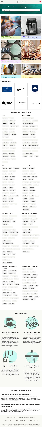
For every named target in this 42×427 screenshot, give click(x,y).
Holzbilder (32, 193)
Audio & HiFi (5, 281)
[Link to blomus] (34, 103)
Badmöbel (25, 117)
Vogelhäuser (25, 190)
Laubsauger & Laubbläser (7, 139)
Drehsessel (11, 182)
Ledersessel (5, 184)
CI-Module (5, 273)
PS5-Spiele (13, 292)
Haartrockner (34, 142)
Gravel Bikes (33, 299)
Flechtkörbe (25, 206)
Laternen (24, 179)
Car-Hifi (34, 282)
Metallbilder (25, 193)
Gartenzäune (11, 153)
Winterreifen (30, 269)
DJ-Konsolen (25, 246)
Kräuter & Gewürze (10, 248)
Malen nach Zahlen (26, 232)
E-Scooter (24, 285)
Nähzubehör (35, 237)
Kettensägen (5, 131)
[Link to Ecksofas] (31, 71)
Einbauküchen (5, 206)
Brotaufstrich (9, 251)
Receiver (4, 289)
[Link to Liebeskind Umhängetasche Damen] (20, 103)
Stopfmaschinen (26, 251)
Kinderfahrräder (26, 293)
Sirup (4, 248)
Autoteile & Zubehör (26, 274)
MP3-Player (11, 287)
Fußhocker (5, 182)
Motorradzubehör (31, 280)
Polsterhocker (5, 190)
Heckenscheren (5, 137)
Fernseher (4, 270)
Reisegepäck (35, 274)
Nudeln (14, 254)
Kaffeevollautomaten (35, 148)
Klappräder (37, 296)
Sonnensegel (12, 128)
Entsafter (36, 156)
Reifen (24, 269)
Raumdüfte (25, 198)
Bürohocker (11, 201)
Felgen (24, 280)
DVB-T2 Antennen (14, 276)
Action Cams (32, 221)
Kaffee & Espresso (6, 259)
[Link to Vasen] (11, 71)
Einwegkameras (34, 218)
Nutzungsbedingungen (9, 420)
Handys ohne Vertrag (6, 300)
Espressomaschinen (26, 150)
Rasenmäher (12, 131)
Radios (4, 284)
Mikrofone (4, 287)
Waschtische (25, 126)
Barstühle (11, 187)
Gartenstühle (10, 117)
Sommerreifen (25, 271)
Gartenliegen (5, 123)
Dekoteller (32, 195)
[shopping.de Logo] (21, 2)
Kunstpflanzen (25, 171)
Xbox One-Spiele (6, 298)
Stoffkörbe (25, 204)
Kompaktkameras (32, 215)
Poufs (17, 195)
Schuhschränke (5, 193)
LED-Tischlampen (33, 206)
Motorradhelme (26, 277)
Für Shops (36, 420)
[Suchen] (39, 10)
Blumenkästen (5, 159)
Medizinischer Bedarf (7, 221)
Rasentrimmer (13, 142)
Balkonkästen (12, 159)
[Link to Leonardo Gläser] (34, 89)
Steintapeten (33, 201)
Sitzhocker (10, 173)
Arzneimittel (5, 215)
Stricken (24, 237)
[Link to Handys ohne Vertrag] (11, 27)
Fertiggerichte (5, 257)
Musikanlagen (31, 240)
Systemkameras (26, 218)
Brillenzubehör (5, 235)
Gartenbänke (12, 123)
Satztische (4, 198)
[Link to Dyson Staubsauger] (7, 103)
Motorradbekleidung (27, 282)
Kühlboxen (33, 134)
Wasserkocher (34, 139)
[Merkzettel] (39, 2)
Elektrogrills (5, 153)
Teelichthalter (34, 176)
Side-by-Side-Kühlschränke (33, 145)
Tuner (16, 287)
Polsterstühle (13, 193)
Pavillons (4, 117)
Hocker (10, 168)
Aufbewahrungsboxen (27, 184)
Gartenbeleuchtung (6, 150)
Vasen (32, 171)
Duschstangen (25, 134)
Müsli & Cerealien (14, 246)
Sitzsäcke (4, 195)
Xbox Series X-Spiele (14, 298)
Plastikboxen (25, 195)
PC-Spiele (15, 295)
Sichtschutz (13, 148)
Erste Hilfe (4, 237)
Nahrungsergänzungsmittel (8, 243)
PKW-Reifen (33, 271)
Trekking (30, 296)
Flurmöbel (4, 173)
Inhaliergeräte (11, 237)
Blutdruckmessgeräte (7, 240)
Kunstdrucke (31, 179)
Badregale (31, 117)
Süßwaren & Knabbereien (7, 262)
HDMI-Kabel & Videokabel (7, 278)
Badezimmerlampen (26, 120)
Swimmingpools (6, 156)
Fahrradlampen (26, 299)
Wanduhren (25, 173)
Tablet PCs (15, 300)
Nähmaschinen (36, 235)
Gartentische (12, 120)
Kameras (24, 215)
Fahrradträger (31, 288)
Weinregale (5, 201)
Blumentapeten (32, 204)
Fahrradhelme (33, 277)
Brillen (14, 221)
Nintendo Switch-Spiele (7, 295)
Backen (17, 248)
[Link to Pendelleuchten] (31, 51)
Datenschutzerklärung (18, 417)
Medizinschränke (34, 128)
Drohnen (30, 224)
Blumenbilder (25, 182)
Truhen (37, 195)
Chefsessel (12, 179)
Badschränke (35, 120)
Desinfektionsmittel (13, 215)
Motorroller (31, 285)
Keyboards (25, 248)
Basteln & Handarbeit (27, 235)
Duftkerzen (25, 168)
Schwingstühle (11, 195)
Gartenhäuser (12, 145)
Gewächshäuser (6, 148)
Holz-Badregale (26, 128)
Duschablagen (33, 131)
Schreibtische (5, 179)
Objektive (24, 224)
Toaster (31, 156)
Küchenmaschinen (26, 139)
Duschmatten (25, 131)
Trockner (24, 145)
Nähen (29, 237)
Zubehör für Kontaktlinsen (7, 226)
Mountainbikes (34, 293)
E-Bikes (36, 285)
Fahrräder (25, 288)
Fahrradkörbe (25, 291)
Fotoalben (25, 229)
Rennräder (25, 296)
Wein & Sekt (12, 257)
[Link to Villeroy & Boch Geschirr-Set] (7, 89)
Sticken (33, 243)
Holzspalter (14, 134)
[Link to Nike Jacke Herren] (20, 89)
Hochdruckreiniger (6, 134)
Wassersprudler (26, 137)
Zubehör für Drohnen (27, 226)
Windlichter (32, 187)
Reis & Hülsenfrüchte (6, 254)
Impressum (9, 417)
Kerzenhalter (31, 168)
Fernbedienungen (12, 273)
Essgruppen (11, 184)
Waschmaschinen (26, 142)
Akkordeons (31, 248)
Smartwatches (11, 303)
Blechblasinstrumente (34, 246)
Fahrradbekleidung (33, 291)
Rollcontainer (5, 171)
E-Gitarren (25, 240)
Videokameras (25, 221)
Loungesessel (5, 176)
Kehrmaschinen (5, 142)
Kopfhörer (16, 278)
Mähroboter (5, 161)
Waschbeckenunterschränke (28, 123)
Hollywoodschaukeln (14, 126)
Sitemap (30, 420)
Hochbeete (13, 156)
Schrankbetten (13, 204)
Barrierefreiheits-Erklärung (21, 420)
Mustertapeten (25, 201)
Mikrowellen (25, 156)
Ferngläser (35, 226)
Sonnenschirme (5, 126)
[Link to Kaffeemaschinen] (31, 27)
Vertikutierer (5, 145)
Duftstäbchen (35, 184)
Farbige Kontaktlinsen (7, 229)
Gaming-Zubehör (6, 292)
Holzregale (11, 198)
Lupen (14, 229)
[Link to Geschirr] (11, 51)
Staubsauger (35, 150)
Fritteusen (33, 137)
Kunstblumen (32, 173)
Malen (30, 229)
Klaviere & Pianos (26, 243)
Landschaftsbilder (26, 176)
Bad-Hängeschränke (33, 126)
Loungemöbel (5, 120)
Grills (13, 150)
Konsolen (9, 289)
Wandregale (5, 187)
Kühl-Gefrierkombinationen (28, 153)
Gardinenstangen (26, 209)
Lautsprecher (11, 281)
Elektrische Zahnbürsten (13, 232)
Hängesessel (5, 128)
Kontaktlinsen (5, 224)
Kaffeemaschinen (26, 148)
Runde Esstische (6, 204)
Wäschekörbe (32, 190)
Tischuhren (31, 198)
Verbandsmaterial (13, 235)
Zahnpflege (5, 232)
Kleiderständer (12, 171)
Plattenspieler (10, 284)
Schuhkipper (12, 176)
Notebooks (5, 303)
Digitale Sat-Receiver (12, 270)
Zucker (4, 251)
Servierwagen (16, 168)
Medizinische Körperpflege (8, 218)
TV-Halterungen (5, 276)
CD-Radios (17, 284)
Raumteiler (5, 168)
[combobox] (21, 10)
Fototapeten (25, 187)
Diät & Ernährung (6, 246)
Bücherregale (12, 190)
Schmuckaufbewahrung (34, 182)
